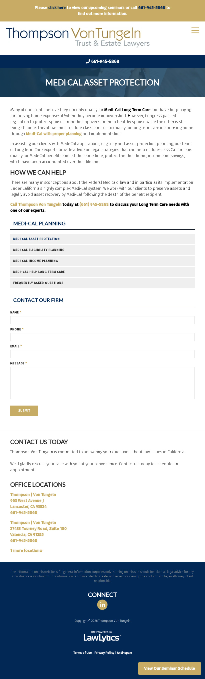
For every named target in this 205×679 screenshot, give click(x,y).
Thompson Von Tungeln (40, 204)
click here (57, 7)
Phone (17, 329)
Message (18, 363)
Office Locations (38, 484)
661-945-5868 (151, 7)
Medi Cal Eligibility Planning (38, 250)
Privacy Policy (104, 653)
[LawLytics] (102, 637)
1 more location (25, 550)
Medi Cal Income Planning (35, 261)
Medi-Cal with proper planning (54, 133)
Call (14, 204)
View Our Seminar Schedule (169, 668)
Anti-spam (124, 653)
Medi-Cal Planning (39, 223)
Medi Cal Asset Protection (36, 239)
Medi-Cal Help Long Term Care (39, 272)
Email (16, 346)
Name (15, 312)
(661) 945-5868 (94, 204)
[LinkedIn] (102, 605)
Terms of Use (82, 653)
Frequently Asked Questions (38, 283)
